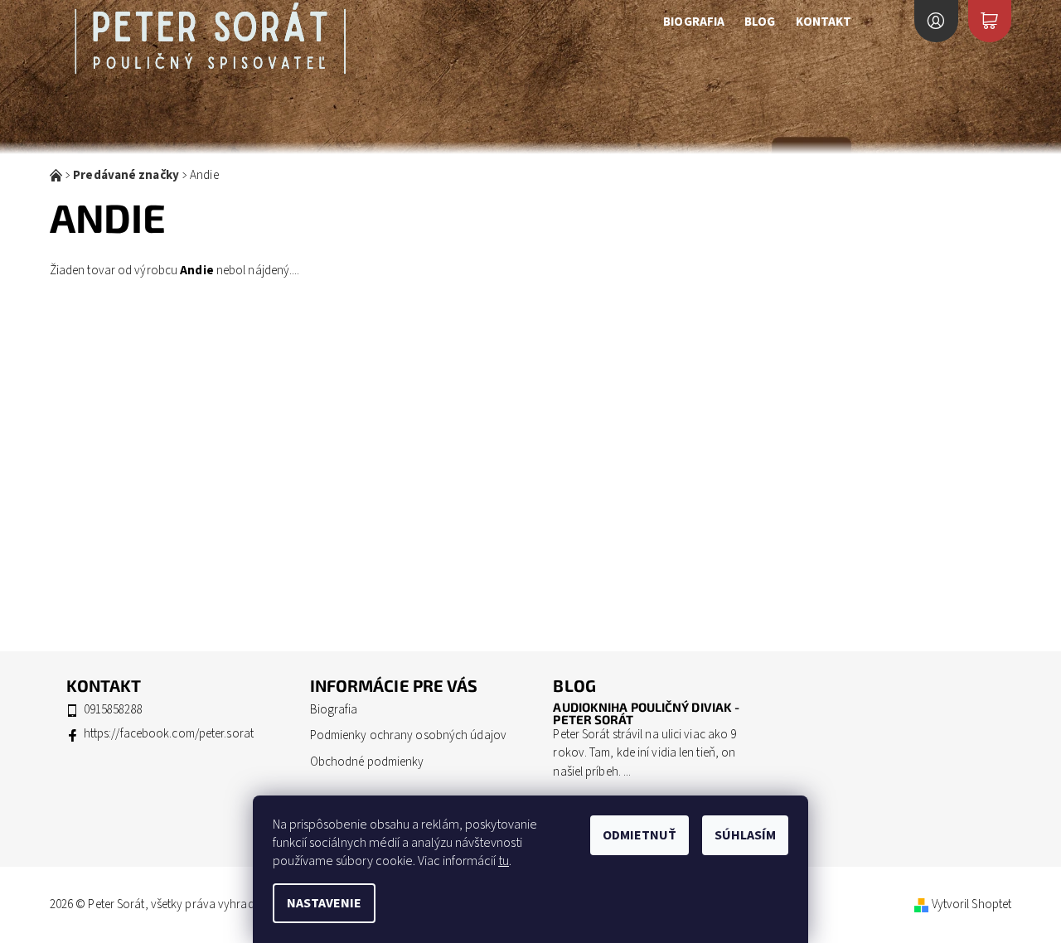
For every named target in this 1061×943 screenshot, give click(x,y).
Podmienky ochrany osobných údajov (408, 735)
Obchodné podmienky (367, 762)
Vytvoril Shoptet (972, 904)
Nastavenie (324, 903)
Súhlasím (745, 835)
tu (503, 861)
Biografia (693, 22)
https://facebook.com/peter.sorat (169, 733)
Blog (759, 22)
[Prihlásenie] (935, 21)
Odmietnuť (639, 835)
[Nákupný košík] (989, 21)
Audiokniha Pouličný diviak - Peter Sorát (646, 713)
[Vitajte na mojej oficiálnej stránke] (57, 175)
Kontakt (824, 22)
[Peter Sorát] (210, 41)
